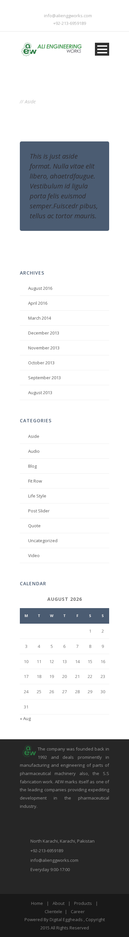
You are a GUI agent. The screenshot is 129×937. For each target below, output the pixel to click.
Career (78, 911)
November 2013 (44, 348)
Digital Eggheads (66, 919)
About (58, 903)
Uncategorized (43, 541)
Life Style (37, 496)
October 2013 (41, 363)
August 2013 (40, 392)
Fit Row (35, 481)
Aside (33, 436)
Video (34, 555)
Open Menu (102, 49)
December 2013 (43, 333)
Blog (32, 466)
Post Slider (39, 511)
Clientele (53, 911)
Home (37, 903)
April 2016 (37, 303)
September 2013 (44, 378)
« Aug (25, 718)
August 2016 (40, 288)
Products (83, 903)
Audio (34, 451)
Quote (34, 526)
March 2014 (39, 318)
